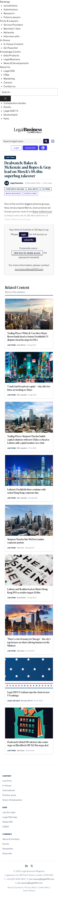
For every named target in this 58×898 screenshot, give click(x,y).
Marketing (9, 78)
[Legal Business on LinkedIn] (26, 866)
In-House (5, 40)
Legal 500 (9, 71)
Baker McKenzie (13, 194)
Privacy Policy (31, 887)
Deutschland (10, 114)
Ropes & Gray (30, 194)
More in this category (15, 292)
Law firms (10, 157)
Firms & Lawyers (9, 21)
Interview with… (12, 36)
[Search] (5, 98)
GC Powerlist (11, 48)
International (8, 790)
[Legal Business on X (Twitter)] (31, 866)
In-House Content (13, 44)
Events (7, 107)
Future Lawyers (12, 17)
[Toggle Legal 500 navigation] (43, 148)
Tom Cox (20, 548)
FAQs (6, 74)
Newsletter (7, 848)
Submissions (11, 9)
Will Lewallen (22, 395)
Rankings (5, 1)
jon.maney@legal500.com (29, 269)
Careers (8, 82)
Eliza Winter (21, 345)
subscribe (29, 240)
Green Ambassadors (12, 800)
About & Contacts (10, 839)
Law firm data (8, 812)
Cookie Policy (44, 887)
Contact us (9, 86)
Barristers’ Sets (12, 28)
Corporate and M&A (15, 189)
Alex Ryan (20, 651)
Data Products (11, 55)
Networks (9, 32)
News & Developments (16, 63)
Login (16, 147)
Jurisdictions (10, 5)
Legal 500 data (13, 701)
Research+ (9, 13)
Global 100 (7, 822)
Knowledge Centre (10, 51)
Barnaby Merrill (27, 701)
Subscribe (30, 147)
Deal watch (33, 189)
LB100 (5, 826)
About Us (5, 67)
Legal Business (12, 59)
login (23, 234)
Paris (6, 118)
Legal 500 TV (11, 111)
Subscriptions (29, 890)
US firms (46, 189)
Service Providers (13, 24)
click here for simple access (27, 253)
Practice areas (9, 795)
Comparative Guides (15, 103)
